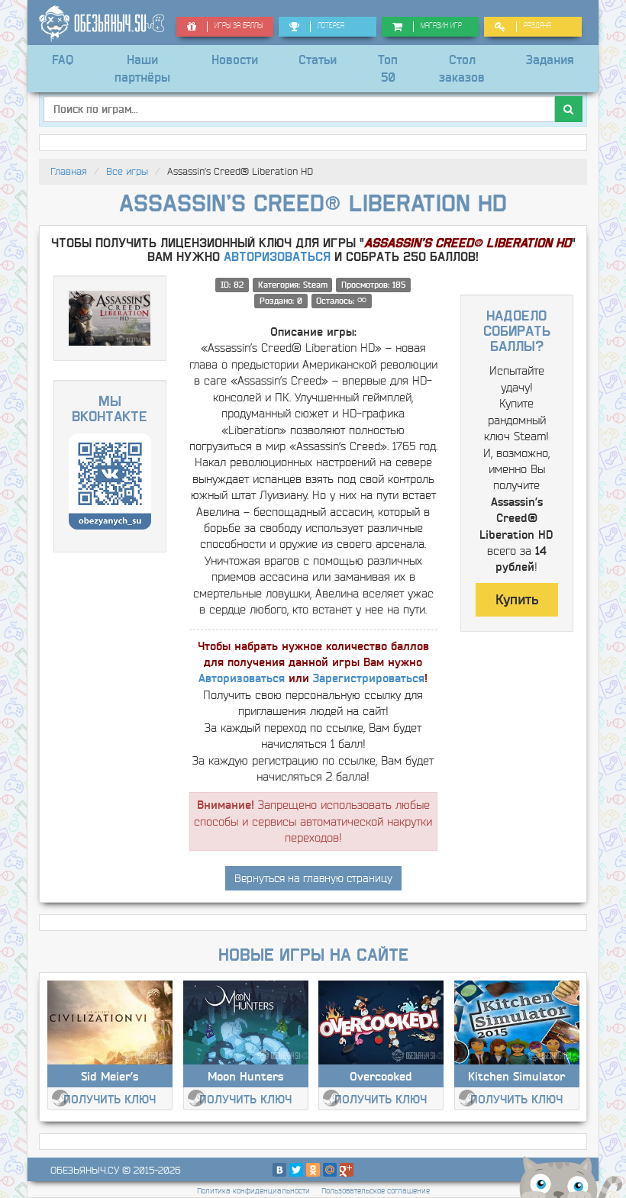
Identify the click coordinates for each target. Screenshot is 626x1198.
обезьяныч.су (84, 1170)
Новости (234, 59)
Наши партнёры (142, 68)
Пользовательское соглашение (375, 1191)
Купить (516, 599)
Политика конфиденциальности (253, 1191)
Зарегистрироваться (368, 677)
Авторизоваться (277, 257)
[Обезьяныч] (102, 23)
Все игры (127, 171)
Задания (550, 59)
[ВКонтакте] (279, 1170)
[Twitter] (296, 1170)
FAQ (62, 59)
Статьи (317, 59)
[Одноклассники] (313, 1170)
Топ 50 (388, 68)
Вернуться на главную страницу (313, 878)
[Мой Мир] (330, 1170)
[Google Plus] (346, 1170)
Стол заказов (462, 68)
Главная (68, 171)
